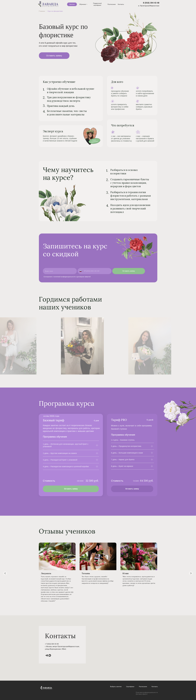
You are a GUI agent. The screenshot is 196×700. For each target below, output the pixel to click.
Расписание (143, 686)
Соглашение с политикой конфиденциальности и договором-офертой (67, 276)
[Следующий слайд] (192, 346)
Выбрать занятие (116, 686)
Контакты (155, 686)
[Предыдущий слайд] (4, 346)
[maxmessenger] (49, 655)
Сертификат (130, 686)
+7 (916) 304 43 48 (52, 644)
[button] (54, 55)
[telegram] (46, 655)
